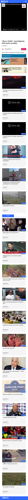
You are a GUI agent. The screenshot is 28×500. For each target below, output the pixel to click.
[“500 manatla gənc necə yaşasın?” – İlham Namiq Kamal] (14, 363)
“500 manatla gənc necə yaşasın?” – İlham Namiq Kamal (13, 372)
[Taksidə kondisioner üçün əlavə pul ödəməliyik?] (14, 151)
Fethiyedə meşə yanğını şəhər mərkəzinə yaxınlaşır (13, 91)
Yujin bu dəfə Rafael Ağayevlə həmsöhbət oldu (13, 302)
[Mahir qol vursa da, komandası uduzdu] (14, 432)
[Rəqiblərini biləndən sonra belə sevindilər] (14, 317)
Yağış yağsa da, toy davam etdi (10, 232)
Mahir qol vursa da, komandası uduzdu (12, 440)
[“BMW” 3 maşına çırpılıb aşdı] (14, 455)
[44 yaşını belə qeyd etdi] (14, 340)
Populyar (8, 215)
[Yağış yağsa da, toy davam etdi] (14, 224)
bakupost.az (5, 375)
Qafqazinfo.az (5, 94)
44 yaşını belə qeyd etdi (9, 348)
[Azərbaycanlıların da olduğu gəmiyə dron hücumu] (14, 105)
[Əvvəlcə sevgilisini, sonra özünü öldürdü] (14, 386)
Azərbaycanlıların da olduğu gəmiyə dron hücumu (13, 114)
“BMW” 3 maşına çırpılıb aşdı (10, 463)
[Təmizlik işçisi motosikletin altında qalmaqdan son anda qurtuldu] (14, 174)
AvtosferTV (5, 141)
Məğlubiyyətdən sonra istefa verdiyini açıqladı (12, 256)
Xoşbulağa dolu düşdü (8, 205)
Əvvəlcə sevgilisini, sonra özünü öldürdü (13, 394)
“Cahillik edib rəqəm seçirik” (10, 417)
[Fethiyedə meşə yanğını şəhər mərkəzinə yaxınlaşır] (14, 82)
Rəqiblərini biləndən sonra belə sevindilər (13, 325)
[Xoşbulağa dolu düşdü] (14, 197)
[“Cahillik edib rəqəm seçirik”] (14, 409)
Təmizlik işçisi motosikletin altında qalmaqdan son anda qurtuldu (11, 183)
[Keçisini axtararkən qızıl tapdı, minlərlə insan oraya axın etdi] (14, 270)
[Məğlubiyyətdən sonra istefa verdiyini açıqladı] (14, 247)
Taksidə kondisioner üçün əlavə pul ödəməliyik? (11, 160)
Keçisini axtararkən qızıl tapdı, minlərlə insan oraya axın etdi (14, 279)
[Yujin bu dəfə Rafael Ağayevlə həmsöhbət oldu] (14, 294)
